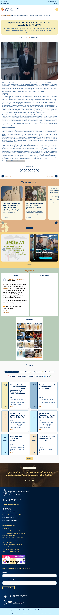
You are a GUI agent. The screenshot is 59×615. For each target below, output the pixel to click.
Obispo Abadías (37, 372)
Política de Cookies (34, 610)
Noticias (8, 15)
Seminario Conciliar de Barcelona (12, 538)
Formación (12, 376)
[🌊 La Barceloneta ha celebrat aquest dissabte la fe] (38, 344)
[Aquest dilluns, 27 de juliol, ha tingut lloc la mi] (38, 335)
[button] (56, 222)
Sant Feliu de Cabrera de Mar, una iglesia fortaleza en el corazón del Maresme (11, 205)
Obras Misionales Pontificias (10, 549)
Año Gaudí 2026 (7, 542)
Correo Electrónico (8, 579)
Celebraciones (22, 376)
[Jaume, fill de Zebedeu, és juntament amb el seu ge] (29, 344)
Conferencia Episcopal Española (12, 531)
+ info (11, 406)
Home (3, 15)
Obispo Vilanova (49, 372)
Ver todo (29, 228)
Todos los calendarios (11, 372)
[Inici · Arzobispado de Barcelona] (10, 9)
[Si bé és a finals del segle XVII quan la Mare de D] (21, 353)
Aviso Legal (9, 610)
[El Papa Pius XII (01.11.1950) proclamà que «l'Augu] (38, 327)
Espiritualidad (40, 376)
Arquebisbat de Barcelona (15, 279)
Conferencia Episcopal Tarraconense (13, 533)
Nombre (4, 572)
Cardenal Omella (25, 372)
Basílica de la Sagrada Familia (11, 540)
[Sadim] (15, 248)
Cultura (31, 376)
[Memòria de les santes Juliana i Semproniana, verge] (21, 344)
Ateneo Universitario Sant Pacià (15, 161)
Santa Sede (5, 528)
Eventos (29, 458)
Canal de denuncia (47, 610)
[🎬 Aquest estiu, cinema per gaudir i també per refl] (29, 335)
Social (48, 376)
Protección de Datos (20, 610)
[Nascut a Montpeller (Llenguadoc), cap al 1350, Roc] (29, 327)
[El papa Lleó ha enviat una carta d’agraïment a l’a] (38, 353)
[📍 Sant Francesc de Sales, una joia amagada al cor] (21, 335)
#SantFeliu (6, 288)
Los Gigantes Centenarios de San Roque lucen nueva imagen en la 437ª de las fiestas (34, 206)
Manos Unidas (6, 547)
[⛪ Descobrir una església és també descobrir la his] (21, 327)
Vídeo (7, 312)
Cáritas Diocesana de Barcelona (12, 545)
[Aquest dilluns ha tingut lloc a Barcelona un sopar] (29, 353)
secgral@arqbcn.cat (8, 511)
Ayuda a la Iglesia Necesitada (11, 551)
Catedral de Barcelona (9, 535)
